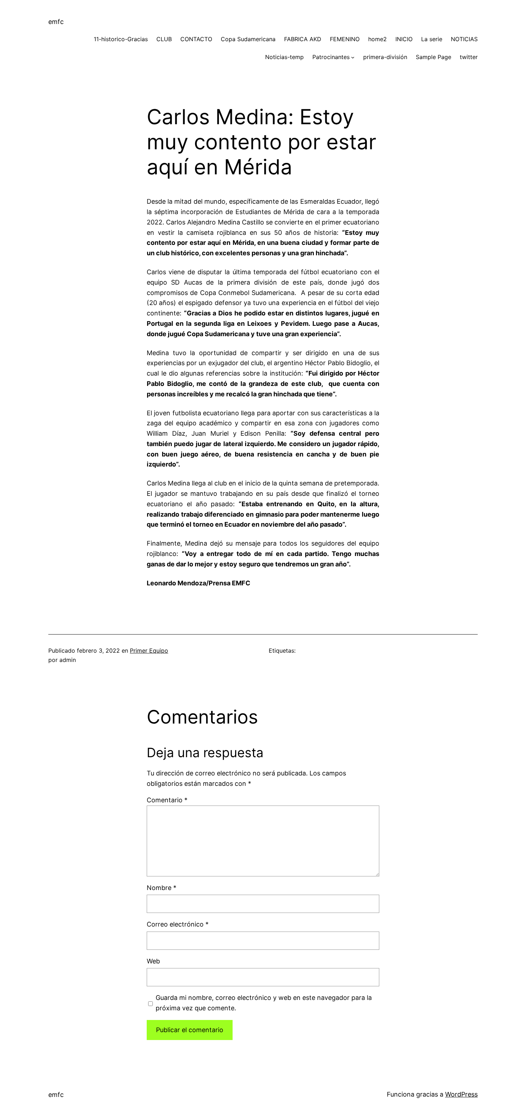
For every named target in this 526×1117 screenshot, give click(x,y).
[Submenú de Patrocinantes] (353, 57)
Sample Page (433, 57)
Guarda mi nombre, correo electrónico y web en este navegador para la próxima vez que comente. (264, 1003)
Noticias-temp (284, 57)
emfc (56, 21)
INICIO (404, 39)
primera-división (385, 57)
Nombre (161, 887)
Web (153, 961)
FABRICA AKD (302, 39)
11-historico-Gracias (121, 39)
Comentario (167, 800)
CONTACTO (196, 39)
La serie (431, 39)
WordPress (461, 1094)
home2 (377, 39)
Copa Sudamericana (248, 39)
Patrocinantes (331, 57)
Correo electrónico (178, 924)
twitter (469, 57)
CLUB (164, 39)
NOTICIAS (464, 39)
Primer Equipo (149, 650)
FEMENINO (345, 39)
